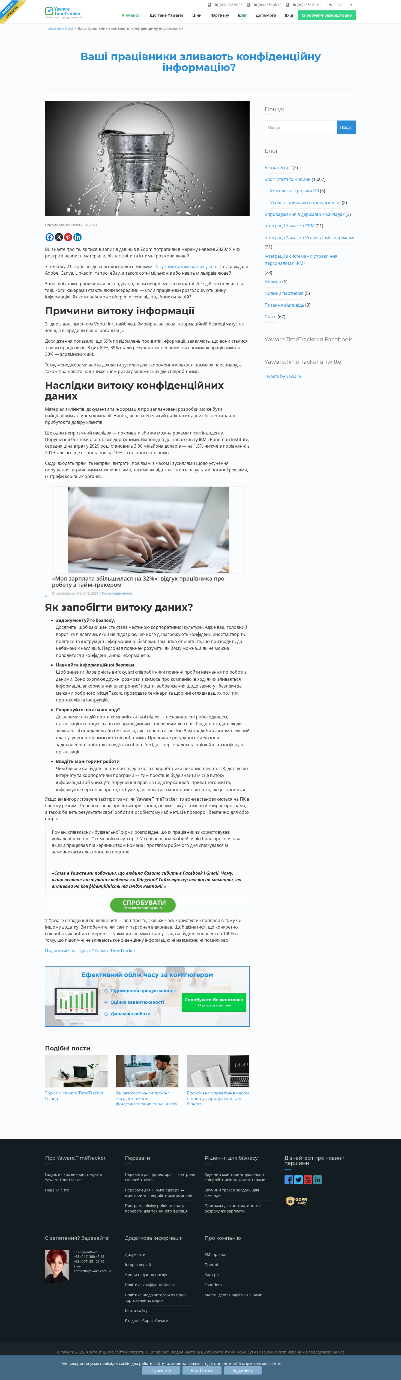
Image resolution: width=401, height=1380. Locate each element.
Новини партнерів (284, 293)
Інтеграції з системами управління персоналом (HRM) (301, 259)
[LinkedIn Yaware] (318, 1182)
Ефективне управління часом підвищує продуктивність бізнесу (218, 1098)
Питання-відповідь (284, 305)
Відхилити (242, 1370)
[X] (59, 237)
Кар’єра (212, 1274)
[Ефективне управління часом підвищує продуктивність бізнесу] (218, 1075)
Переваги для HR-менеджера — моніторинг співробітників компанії (158, 1192)
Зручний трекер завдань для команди (232, 1192)
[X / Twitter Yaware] (299, 1182)
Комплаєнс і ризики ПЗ (294, 191)
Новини (273, 282)
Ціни (197, 15)
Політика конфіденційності (150, 1284)
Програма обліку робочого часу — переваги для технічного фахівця (157, 1208)
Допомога (266, 15)
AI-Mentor (131, 15)
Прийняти (161, 1370)
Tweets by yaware (283, 376)
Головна (53, 28)
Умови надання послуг (146, 1274)
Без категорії (278, 168)
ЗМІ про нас (216, 1254)
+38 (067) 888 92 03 (227, 4)
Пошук (346, 127)
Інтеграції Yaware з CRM (290, 226)
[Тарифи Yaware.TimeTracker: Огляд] (76, 1075)
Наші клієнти (57, 1190)
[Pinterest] (68, 237)
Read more (202, 1370)
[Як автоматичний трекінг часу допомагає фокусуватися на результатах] (147, 1075)
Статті (271, 317)
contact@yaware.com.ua (92, 1271)
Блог (242, 15)
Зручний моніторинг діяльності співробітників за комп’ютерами (235, 1177)
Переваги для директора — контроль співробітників (160, 1177)
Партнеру (219, 15)
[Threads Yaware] (323, 1182)
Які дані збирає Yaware (146, 1320)
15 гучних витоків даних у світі (185, 266)
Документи (135, 1254)
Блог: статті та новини (288, 179)
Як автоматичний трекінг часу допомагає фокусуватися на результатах (146, 1098)
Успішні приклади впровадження (305, 202)
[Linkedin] (77, 237)
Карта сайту (136, 1310)
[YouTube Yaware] (308, 1182)
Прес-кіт (212, 1264)
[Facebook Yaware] (289, 1182)
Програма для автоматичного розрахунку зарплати (233, 1208)
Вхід (289, 15)
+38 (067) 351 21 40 (305, 4)
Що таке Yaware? (167, 15)
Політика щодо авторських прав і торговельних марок (156, 1297)
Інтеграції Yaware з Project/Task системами (310, 237)
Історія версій (138, 1264)
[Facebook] (50, 237)
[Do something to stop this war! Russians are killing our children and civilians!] (13, 12)
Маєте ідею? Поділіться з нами (233, 1294)
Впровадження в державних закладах (305, 214)
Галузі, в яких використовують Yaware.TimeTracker (73, 1177)
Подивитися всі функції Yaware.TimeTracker (90, 951)
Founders (213, 1284)
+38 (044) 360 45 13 (266, 4)
